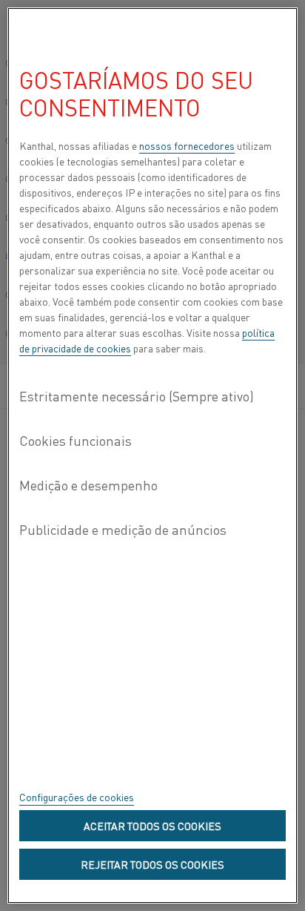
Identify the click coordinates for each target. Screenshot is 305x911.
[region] (152, 455)
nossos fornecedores (187, 145)
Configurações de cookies (76, 796)
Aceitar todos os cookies (152, 825)
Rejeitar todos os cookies (152, 864)
